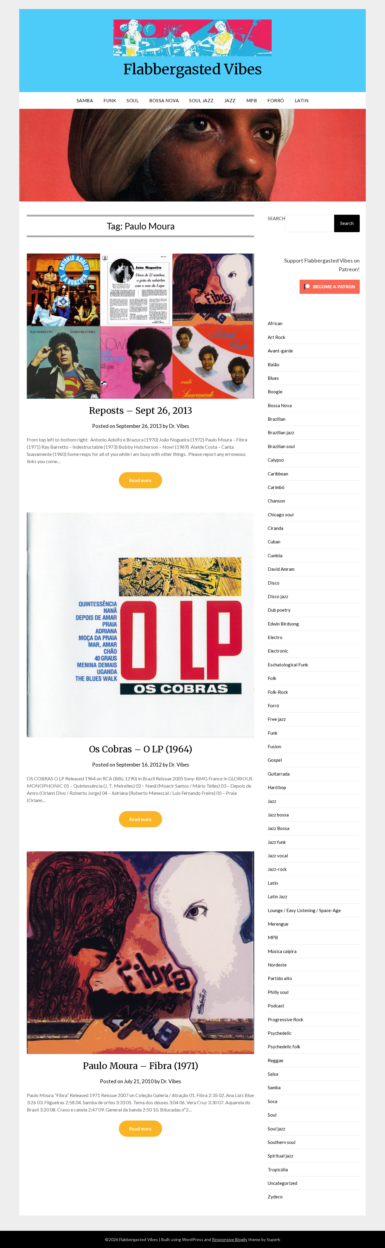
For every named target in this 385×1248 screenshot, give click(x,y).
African (275, 323)
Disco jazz (278, 596)
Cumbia (275, 555)
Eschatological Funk (288, 664)
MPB (251, 100)
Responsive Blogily (229, 1239)
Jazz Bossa (278, 828)
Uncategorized (282, 1183)
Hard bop (277, 787)
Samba (85, 100)
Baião (273, 364)
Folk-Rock (278, 692)
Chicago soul (281, 514)
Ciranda (275, 528)
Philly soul (278, 992)
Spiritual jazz (280, 1155)
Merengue (278, 924)
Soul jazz (276, 1128)
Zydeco (275, 1196)
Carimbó (276, 487)
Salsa (273, 1074)
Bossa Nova (164, 100)
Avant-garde (280, 350)
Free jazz (277, 719)
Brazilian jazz (281, 432)
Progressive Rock (285, 1019)
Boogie (275, 391)
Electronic (278, 650)
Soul (133, 100)
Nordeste (277, 964)
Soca (272, 1101)
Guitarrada (279, 773)
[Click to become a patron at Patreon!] (330, 295)
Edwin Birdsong (283, 623)
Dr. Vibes (179, 426)
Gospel (275, 760)
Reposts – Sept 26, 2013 (140, 410)
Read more (140, 480)
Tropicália (278, 1169)
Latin (302, 100)
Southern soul (281, 1142)
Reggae (275, 1060)
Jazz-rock (277, 869)
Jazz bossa (278, 814)
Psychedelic (279, 1033)
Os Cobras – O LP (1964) (140, 749)
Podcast (276, 1005)
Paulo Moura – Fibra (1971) (140, 1065)
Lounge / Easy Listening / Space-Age (304, 910)
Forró (275, 100)
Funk (109, 100)
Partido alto (280, 978)
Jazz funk (277, 842)
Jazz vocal (278, 855)
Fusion (274, 746)
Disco (273, 583)
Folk (272, 678)
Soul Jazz (201, 100)
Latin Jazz (277, 896)
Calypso (276, 460)
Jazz (230, 100)
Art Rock (276, 337)
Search (276, 218)
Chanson (276, 500)
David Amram (281, 569)
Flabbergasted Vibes (192, 69)
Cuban (274, 541)
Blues (273, 378)
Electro (275, 637)
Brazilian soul (281, 446)
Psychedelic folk (284, 1046)
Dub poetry (279, 610)
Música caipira (282, 951)
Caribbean (278, 473)
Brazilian (276, 419)
